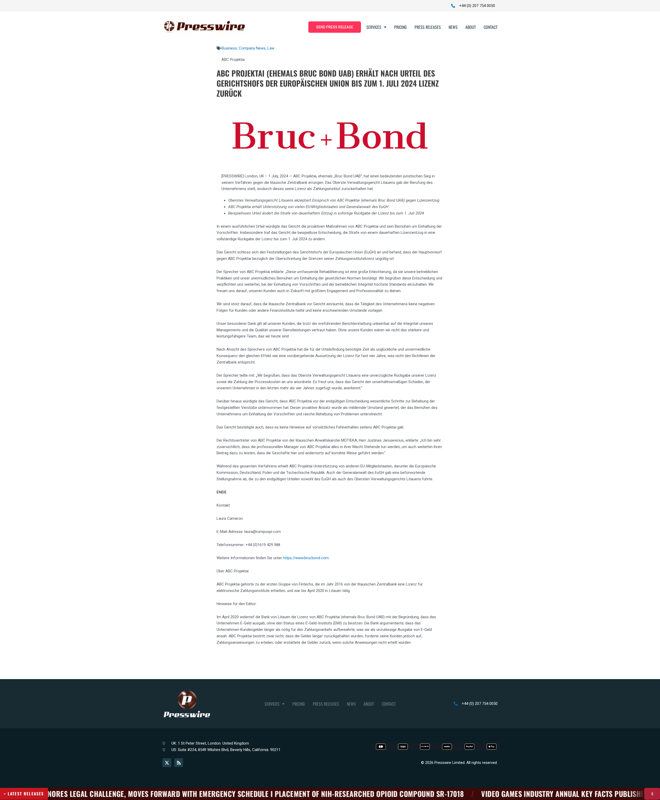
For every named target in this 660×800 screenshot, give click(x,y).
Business (229, 48)
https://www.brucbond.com (306, 558)
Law (270, 48)
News (453, 27)
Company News (252, 48)
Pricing (400, 27)
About (470, 27)
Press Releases (428, 27)
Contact (491, 27)
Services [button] (373, 27)
